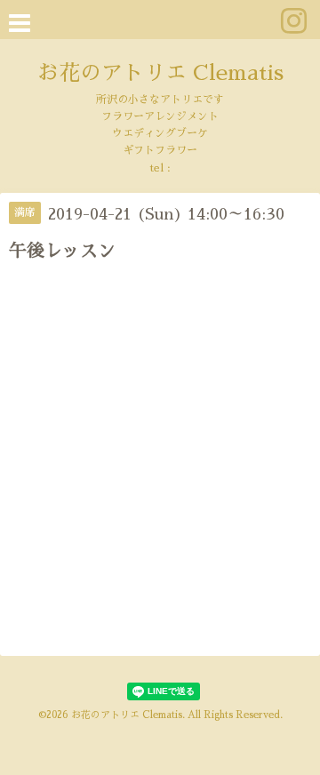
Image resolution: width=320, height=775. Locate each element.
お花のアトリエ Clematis (160, 73)
